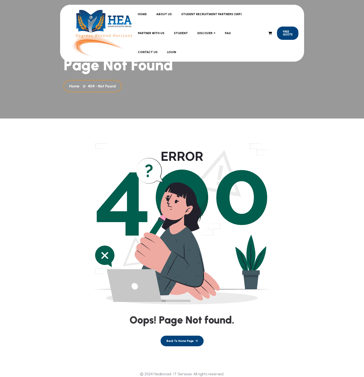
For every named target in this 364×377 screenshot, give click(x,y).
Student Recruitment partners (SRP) (211, 14)
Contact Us (148, 52)
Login (171, 52)
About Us (164, 14)
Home (142, 14)
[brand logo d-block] (101, 33)
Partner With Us (151, 33)
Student (181, 33)
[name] (270, 33)
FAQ (228, 33)
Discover (205, 33)
